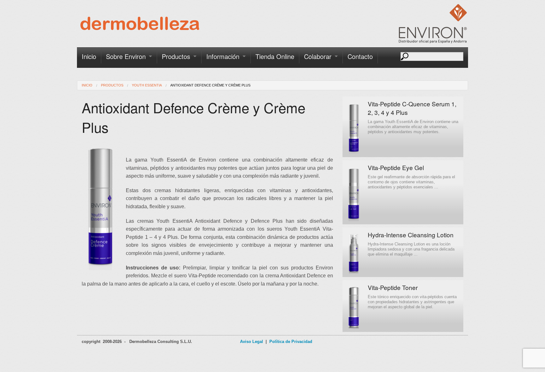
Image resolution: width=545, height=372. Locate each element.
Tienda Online (274, 56)
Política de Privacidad (290, 341)
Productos (176, 56)
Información (222, 56)
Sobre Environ (126, 56)
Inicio (89, 56)
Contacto (360, 56)
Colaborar (317, 56)
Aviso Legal (251, 341)
